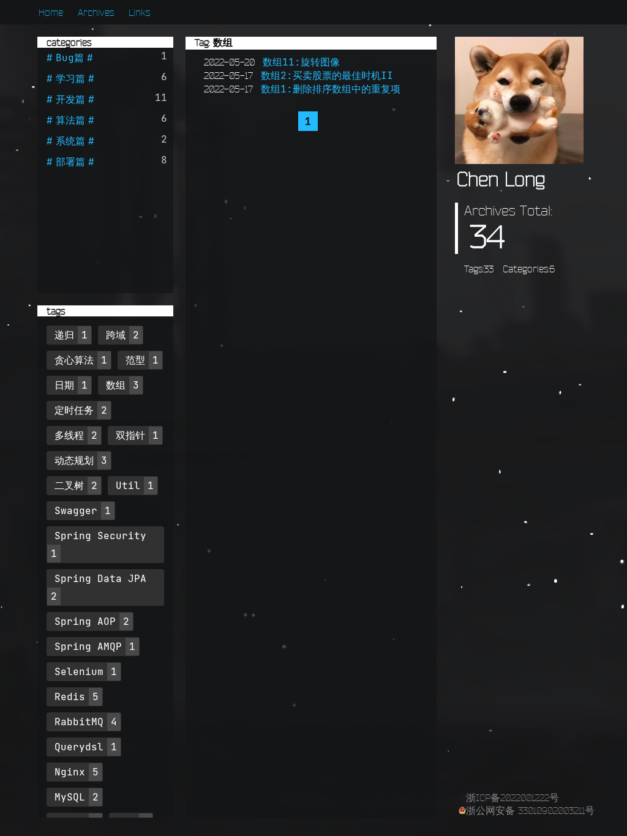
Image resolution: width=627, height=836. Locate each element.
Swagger (75, 510)
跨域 (116, 335)
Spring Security (100, 535)
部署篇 (70, 161)
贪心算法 (74, 360)
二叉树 (69, 485)
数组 (116, 385)
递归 (64, 335)
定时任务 (74, 410)
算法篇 (70, 120)
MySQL (69, 797)
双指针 (130, 435)
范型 (135, 360)
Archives (96, 12)
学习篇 (70, 78)
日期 (64, 385)
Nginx (69, 772)
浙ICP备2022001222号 (512, 797)
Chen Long (501, 179)
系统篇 (70, 141)
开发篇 (70, 99)
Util (128, 485)
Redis (69, 696)
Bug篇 (70, 57)
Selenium (78, 671)
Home (51, 12)
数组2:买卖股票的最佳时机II (327, 75)
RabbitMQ (78, 721)
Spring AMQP (88, 646)
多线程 (69, 435)
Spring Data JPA (100, 578)
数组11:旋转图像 (301, 62)
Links (139, 12)
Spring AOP (85, 621)
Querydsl (78, 747)
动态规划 (74, 460)
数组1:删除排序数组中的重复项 (330, 89)
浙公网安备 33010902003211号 (530, 810)
